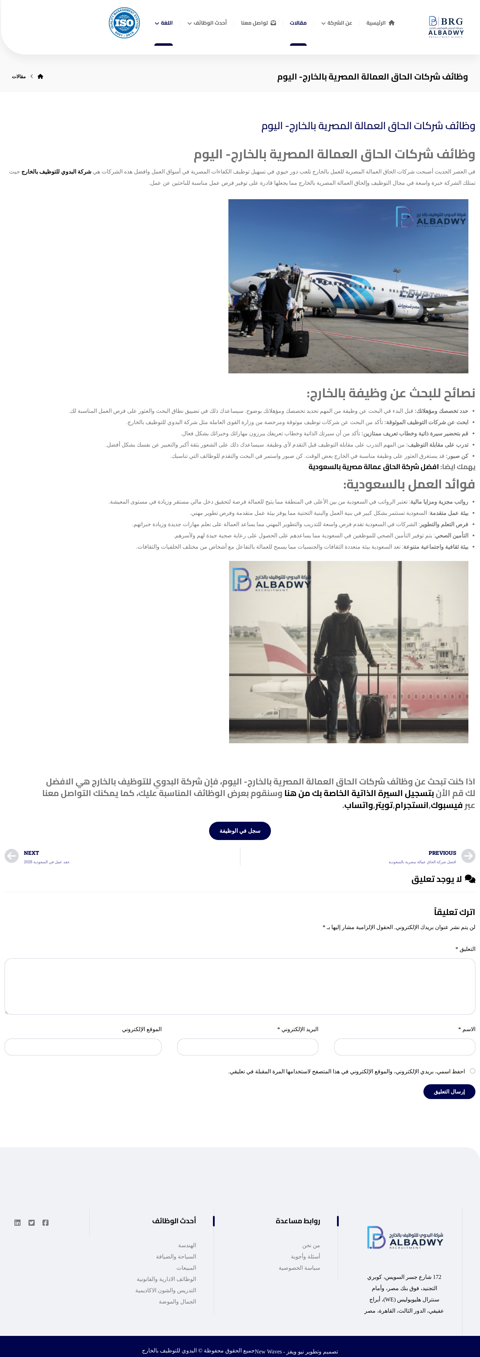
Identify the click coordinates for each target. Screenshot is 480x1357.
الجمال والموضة (177, 1302)
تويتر (384, 805)
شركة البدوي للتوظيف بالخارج (56, 172)
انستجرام (412, 805)
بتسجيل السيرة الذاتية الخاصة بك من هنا (359, 793)
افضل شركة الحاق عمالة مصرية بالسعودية (374, 466)
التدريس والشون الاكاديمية (165, 1290)
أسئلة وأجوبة (305, 1257)
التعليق (465, 949)
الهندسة (187, 1245)
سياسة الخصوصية (299, 1268)
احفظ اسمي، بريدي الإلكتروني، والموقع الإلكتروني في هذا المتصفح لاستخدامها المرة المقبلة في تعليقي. (346, 1071)
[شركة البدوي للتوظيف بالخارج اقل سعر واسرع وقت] (444, 24)
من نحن (311, 1245)
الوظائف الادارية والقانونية (166, 1279)
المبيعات (186, 1268)
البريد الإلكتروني (297, 1029)
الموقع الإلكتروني (142, 1029)
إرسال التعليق (449, 1091)
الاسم (466, 1029)
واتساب (358, 805)
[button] (46, 1223)
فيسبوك (447, 805)
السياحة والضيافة (176, 1257)
